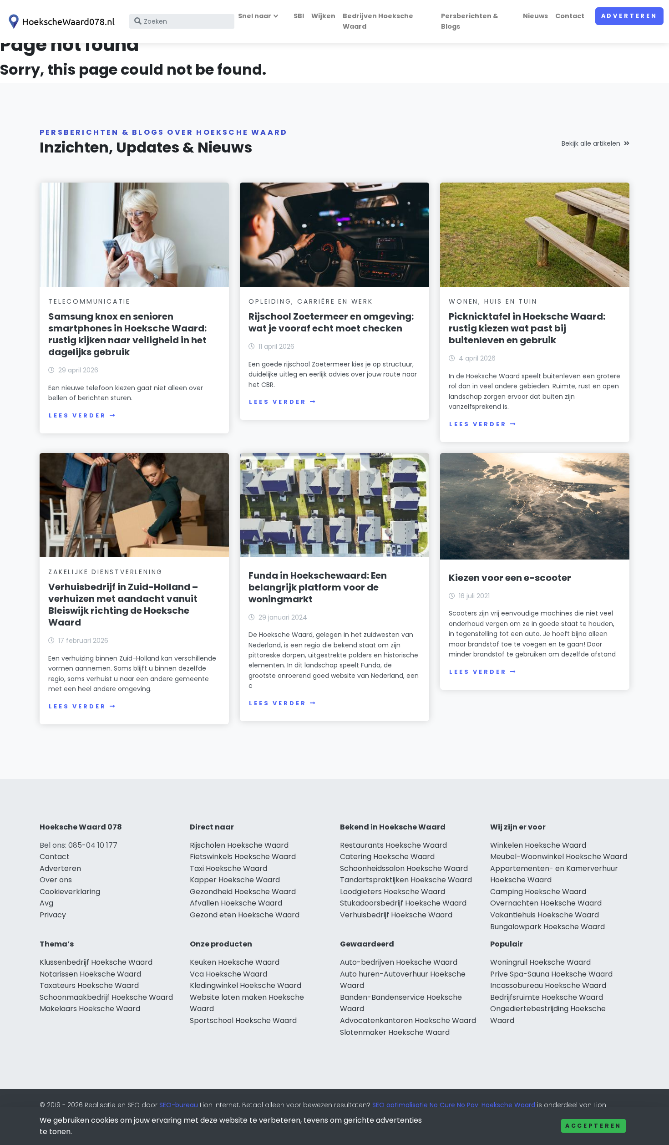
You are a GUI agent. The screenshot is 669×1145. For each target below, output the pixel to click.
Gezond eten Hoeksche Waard (244, 915)
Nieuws (535, 15)
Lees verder (77, 415)
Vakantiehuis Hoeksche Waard (544, 915)
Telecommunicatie (89, 301)
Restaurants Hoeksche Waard (393, 845)
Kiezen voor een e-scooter (510, 577)
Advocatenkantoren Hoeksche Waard (408, 1020)
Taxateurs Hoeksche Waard (89, 985)
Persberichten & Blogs (469, 21)
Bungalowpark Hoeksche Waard (547, 926)
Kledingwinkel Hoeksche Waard (245, 985)
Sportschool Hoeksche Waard (243, 1020)
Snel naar (254, 15)
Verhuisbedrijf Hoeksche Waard (396, 915)
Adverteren (629, 16)
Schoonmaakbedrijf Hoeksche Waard (106, 997)
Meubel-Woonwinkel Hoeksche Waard (558, 856)
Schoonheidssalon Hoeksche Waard (404, 868)
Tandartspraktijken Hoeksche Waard (406, 880)
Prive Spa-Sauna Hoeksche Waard (551, 974)
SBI (299, 15)
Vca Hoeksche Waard (228, 974)
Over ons (56, 880)
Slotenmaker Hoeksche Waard (395, 1032)
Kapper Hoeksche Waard (235, 880)
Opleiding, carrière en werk (310, 301)
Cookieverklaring (70, 891)
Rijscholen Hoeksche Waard (239, 845)
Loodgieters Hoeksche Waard (392, 891)
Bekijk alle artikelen (591, 143)
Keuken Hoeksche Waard (234, 962)
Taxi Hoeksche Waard (228, 868)
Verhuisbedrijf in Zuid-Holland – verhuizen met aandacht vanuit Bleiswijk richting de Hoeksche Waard (123, 604)
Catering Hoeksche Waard (387, 856)
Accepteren (593, 1126)
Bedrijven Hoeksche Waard (378, 21)
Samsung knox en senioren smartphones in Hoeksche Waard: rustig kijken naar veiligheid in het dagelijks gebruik (127, 334)
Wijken (323, 15)
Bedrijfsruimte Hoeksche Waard (546, 997)
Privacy (53, 915)
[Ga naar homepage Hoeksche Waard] (60, 21)
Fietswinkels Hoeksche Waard (243, 856)
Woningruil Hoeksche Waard (540, 962)
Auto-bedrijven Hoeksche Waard (398, 962)
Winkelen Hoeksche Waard (538, 845)
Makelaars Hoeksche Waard (90, 1008)
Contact (569, 15)
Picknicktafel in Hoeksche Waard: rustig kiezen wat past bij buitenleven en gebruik (527, 328)
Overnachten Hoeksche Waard (546, 903)
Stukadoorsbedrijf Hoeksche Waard (403, 903)
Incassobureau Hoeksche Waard (548, 985)
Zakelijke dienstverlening (105, 571)
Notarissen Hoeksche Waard (90, 974)
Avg (46, 903)
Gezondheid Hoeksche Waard (243, 891)
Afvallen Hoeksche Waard (236, 903)
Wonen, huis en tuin (493, 301)
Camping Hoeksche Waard (538, 891)
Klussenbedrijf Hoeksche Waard (96, 962)
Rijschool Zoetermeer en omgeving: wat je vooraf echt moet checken (331, 322)
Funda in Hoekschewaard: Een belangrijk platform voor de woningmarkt (317, 587)
